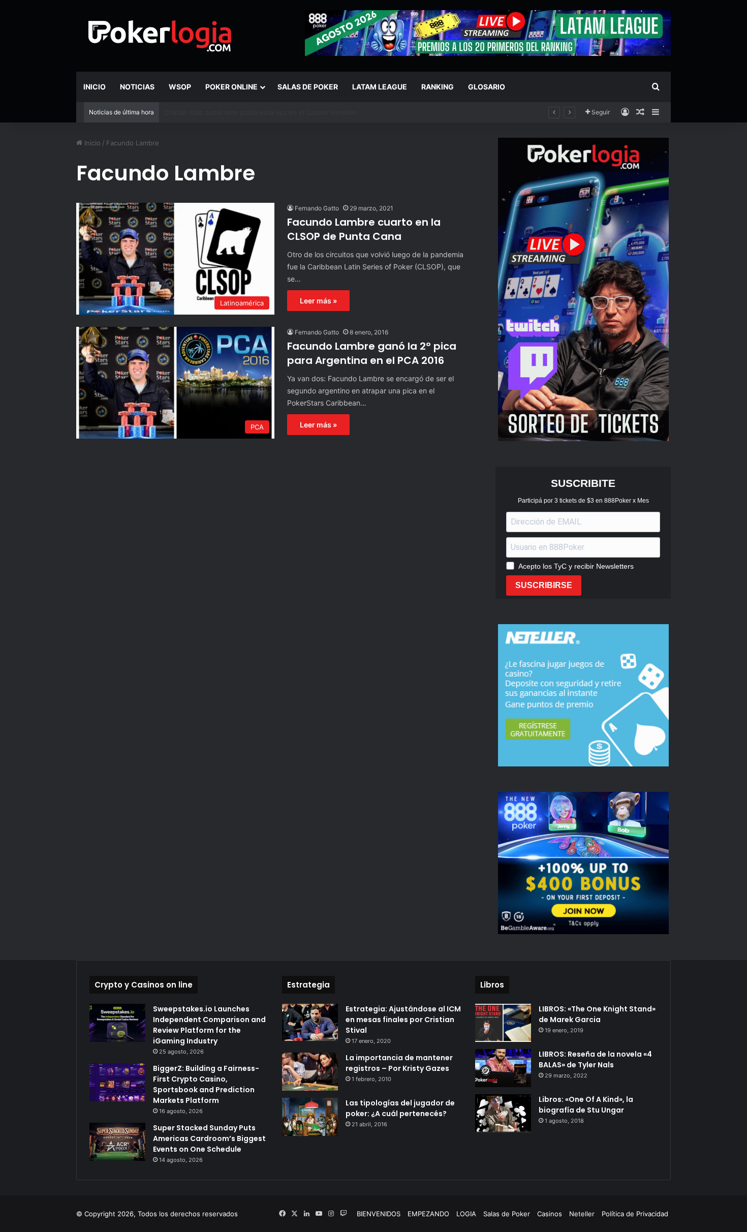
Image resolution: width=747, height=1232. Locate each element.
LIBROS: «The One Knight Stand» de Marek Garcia (597, 1014)
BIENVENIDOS (378, 1214)
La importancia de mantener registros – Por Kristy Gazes (399, 1063)
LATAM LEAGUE (379, 86)
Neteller (582, 1214)
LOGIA (466, 1214)
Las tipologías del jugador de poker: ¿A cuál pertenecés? (400, 1108)
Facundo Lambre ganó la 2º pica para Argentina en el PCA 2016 (371, 353)
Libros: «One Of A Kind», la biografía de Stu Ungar (586, 1104)
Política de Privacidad (635, 1214)
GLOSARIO (486, 86)
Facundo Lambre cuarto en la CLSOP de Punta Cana (364, 229)
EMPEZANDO (428, 1214)
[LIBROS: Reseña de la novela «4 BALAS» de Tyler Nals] (503, 1068)
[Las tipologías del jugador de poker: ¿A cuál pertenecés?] (310, 1117)
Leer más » (318, 300)
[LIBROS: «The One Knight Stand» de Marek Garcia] (503, 1023)
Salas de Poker (307, 86)
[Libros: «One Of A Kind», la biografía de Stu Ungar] (503, 1113)
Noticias (137, 86)
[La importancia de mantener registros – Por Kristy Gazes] (310, 1072)
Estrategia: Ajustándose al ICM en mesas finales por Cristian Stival (403, 1019)
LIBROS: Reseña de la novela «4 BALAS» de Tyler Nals (595, 1059)
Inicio (94, 86)
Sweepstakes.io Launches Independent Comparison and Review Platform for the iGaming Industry (209, 1025)
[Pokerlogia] (160, 35)
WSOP (180, 86)
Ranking (437, 86)
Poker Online (231, 86)
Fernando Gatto (317, 208)
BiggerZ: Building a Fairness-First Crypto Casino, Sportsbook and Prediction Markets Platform (206, 1084)
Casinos (549, 1214)
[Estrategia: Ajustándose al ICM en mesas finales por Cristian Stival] (310, 1022)
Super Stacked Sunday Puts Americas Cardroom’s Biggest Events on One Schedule (209, 1138)
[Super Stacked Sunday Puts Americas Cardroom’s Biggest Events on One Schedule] (117, 1142)
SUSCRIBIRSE (543, 585)
